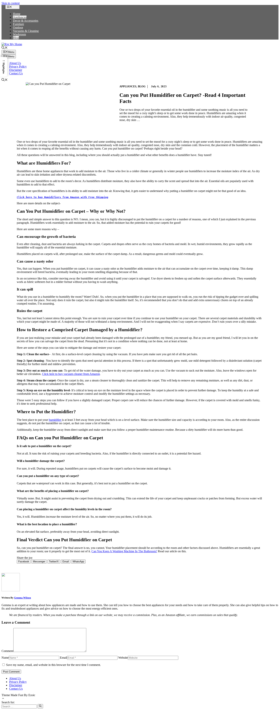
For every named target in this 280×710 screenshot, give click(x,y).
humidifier (55, 419)
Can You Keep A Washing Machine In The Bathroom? (124, 551)
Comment (7, 651)
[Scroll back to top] (3, 698)
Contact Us (16, 73)
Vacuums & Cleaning (26, 31)
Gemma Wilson (22, 597)
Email (63, 657)
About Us (15, 63)
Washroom (19, 34)
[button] (5, 48)
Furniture (18, 24)
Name (5, 657)
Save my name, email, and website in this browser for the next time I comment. (53, 664)
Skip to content (11, 3)
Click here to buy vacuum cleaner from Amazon (71, 374)
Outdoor (18, 27)
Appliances (19, 17)
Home (16, 13)
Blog (16, 37)
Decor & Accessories (25, 20)
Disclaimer (15, 70)
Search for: (8, 702)
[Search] (40, 706)
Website (123, 657)
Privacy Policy (18, 66)
